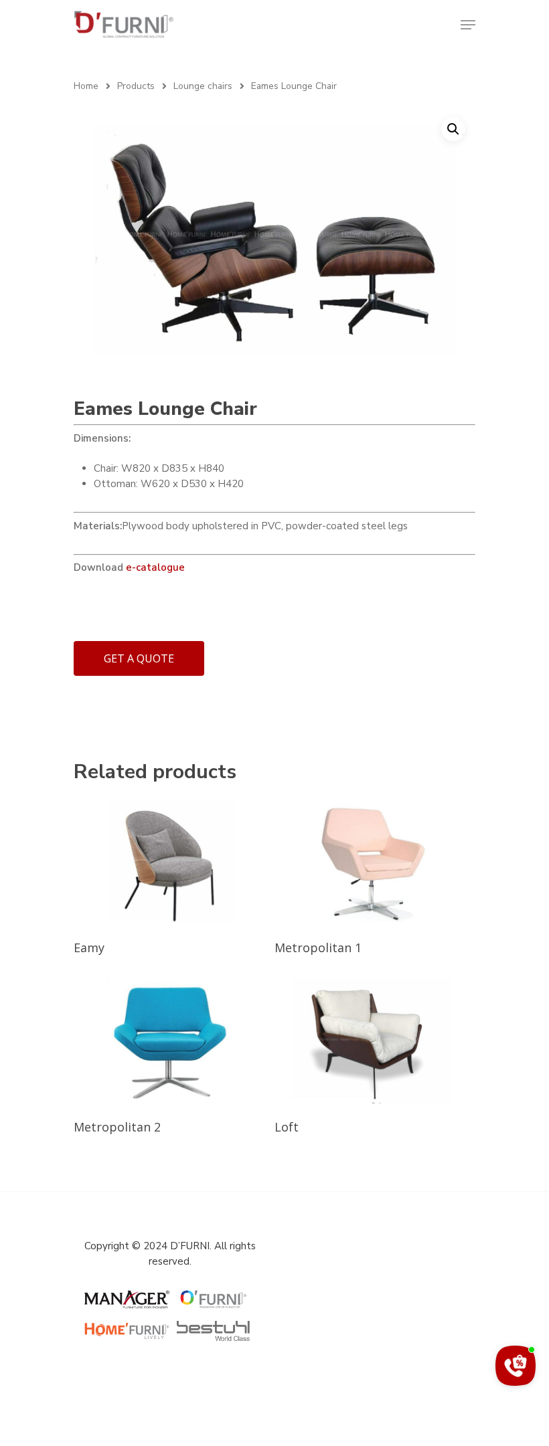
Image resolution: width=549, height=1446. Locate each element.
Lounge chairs (202, 86)
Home (86, 86)
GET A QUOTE (139, 658)
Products (136, 86)
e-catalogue (155, 567)
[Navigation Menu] (468, 24)
